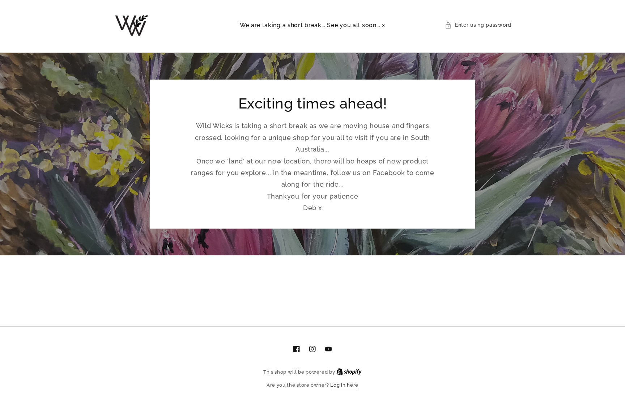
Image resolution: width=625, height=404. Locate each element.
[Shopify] (349, 372)
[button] (478, 25)
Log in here (344, 385)
